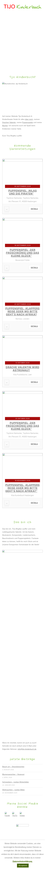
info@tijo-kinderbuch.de (27, 749)
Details (34, 209)
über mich (29, 119)
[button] (22, 17)
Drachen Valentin (9, 122)
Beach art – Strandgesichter (13, 767)
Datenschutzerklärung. (22, 861)
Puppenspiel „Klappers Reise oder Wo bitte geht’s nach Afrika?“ (22, 488)
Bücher (5, 126)
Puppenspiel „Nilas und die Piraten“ (22, 192)
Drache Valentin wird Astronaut (22, 369)
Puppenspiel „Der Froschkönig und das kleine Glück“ (22, 252)
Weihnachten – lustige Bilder (13, 790)
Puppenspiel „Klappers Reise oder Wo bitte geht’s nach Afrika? (22, 311)
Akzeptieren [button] (22, 865)
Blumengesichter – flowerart (13, 774)
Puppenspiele (27, 122)
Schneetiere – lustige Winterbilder (15, 782)
